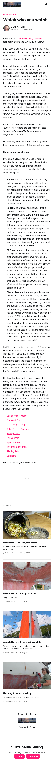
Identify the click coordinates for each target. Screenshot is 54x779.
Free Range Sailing (16, 424)
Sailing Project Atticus (17, 416)
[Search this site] (46, 4)
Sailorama (11, 456)
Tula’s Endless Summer (18, 429)
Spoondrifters (13, 442)
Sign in (19, 756)
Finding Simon (13, 433)
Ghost (32, 727)
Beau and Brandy (15, 420)
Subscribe (33, 756)
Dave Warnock (18, 27)
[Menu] (50, 4)
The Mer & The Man (16, 447)
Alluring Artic (13, 451)
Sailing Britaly (13, 438)
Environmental (10, 14)
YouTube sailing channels (30, 38)
